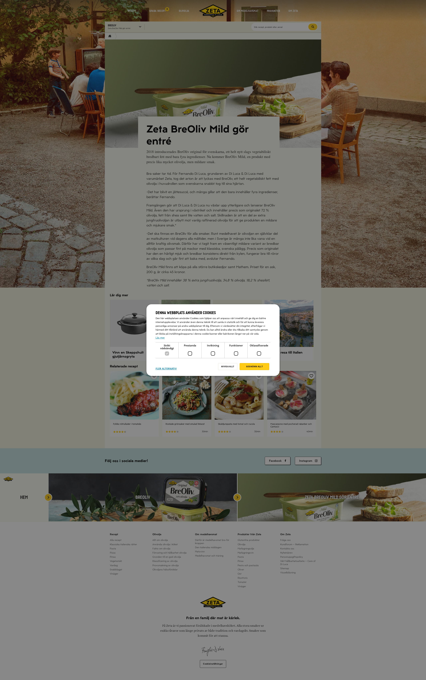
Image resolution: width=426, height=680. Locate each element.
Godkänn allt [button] (254, 366)
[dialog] (213, 340)
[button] (166, 366)
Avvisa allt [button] (227, 366)
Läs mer (160, 337)
